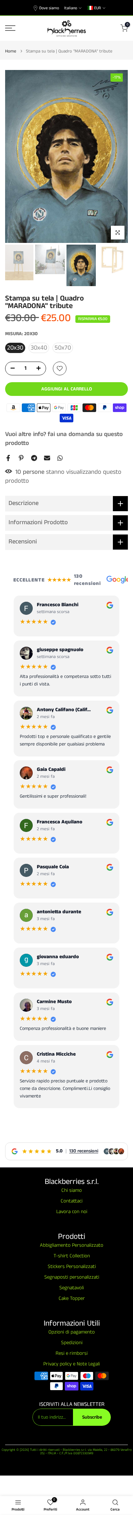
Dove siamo (49, 8)
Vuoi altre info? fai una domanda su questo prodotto (64, 439)
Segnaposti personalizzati (71, 1277)
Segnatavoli (71, 1287)
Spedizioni (72, 1342)
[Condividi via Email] (47, 458)
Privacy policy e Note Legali (71, 1363)
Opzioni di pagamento (71, 1332)
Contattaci (72, 1201)
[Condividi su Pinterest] (21, 458)
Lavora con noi (71, 1211)
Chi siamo (71, 1190)
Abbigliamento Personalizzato (71, 1245)
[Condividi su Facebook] (8, 458)
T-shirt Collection (72, 1255)
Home (10, 51)
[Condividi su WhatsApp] (60, 458)
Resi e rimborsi (72, 1353)
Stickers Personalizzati (72, 1266)
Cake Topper (72, 1298)
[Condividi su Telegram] (34, 458)
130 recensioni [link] (83, 1151)
